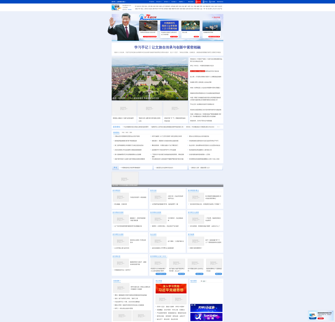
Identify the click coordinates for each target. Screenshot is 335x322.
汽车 (139, 8)
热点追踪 (153, 234)
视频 (207, 6)
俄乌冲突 (167, 319)
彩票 (189, 8)
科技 (180, 6)
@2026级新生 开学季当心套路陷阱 (163, 248)
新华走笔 (175, 316)
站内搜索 (213, 1)
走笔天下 (182, 316)
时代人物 (175, 309)
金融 (136, 8)
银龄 (170, 8)
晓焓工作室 (218, 273)
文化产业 (219, 8)
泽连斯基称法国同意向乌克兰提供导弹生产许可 (203, 140)
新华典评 (168, 316)
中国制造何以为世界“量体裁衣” (130, 167)
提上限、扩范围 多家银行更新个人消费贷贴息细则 (205, 76)
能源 (184, 8)
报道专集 (217, 17)
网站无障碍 (190, 1)
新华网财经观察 (118, 212)
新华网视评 (116, 190)
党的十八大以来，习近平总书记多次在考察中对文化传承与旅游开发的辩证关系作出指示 (141, 52)
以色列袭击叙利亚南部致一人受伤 (199, 154)
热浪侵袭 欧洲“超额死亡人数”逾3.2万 (200, 150)
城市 (178, 8)
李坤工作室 (181, 273)
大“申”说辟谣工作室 (160, 273)
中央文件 (219, 6)
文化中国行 (167, 309)
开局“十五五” (161, 306)
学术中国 (160, 8)
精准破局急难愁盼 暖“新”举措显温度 (126, 140)
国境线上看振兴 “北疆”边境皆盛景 (123, 118)
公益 (201, 8)
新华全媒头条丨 (135, 287)
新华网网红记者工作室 (158, 256)
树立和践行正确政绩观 (198, 71)
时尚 (195, 8)
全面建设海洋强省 (208, 32)
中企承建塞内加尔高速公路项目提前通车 (136, 127)
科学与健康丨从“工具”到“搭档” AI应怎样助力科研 (167, 136)
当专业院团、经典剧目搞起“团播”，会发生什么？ (205, 226)
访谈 (204, 6)
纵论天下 (160, 319)
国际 (151, 6)
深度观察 (116, 280)
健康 (198, 6)
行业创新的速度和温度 (213, 93)
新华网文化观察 (193, 212)
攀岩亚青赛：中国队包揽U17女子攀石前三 (165, 145)
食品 (142, 8)
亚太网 (210, 8)
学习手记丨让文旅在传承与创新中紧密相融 (167, 47)
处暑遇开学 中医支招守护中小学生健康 (164, 150)
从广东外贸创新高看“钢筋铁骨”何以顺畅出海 (128, 226)
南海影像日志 (172, 313)
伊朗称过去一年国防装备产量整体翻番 (206, 114)
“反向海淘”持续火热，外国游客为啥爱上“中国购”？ (205, 204)
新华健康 (191, 234)
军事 (201, 6)
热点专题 (159, 280)
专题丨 (192, 97)
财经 (154, 6)
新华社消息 (160, 316)
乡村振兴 (166, 8)
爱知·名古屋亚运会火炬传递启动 (199, 136)
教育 (177, 6)
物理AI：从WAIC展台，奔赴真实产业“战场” (165, 226)
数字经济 (155, 8)
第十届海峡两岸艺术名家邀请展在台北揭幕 (128, 154)
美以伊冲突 (174, 319)
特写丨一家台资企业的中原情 (124, 308)
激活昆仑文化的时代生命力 (164, 167)
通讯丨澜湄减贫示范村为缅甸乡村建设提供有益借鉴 (131, 295)
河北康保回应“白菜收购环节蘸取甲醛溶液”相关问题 (167, 159)
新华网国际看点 (193, 190)
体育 (189, 6)
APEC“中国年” (179, 306)
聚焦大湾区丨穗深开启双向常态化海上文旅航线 (129, 305)
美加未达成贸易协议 (196, 109)
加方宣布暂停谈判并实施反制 (212, 109)
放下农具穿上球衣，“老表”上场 (128, 298)
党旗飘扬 (160, 309)
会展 (187, 8)
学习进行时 (138, 6)
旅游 (181, 8)
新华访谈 (153, 190)
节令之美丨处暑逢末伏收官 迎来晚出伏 (202, 104)
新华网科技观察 (155, 212)
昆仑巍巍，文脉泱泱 (120, 204)
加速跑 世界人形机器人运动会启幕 (200, 82)
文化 (192, 6)
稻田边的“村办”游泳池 (212, 71)
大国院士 (182, 309)
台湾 (163, 6)
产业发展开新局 (162, 313)
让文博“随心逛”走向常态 (121, 248)
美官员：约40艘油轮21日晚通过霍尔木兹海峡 (200, 127)
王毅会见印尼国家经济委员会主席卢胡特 (127, 136)
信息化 (151, 8)
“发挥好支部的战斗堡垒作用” (148, 32)
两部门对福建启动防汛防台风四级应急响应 (207, 97)
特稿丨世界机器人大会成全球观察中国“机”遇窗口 (205, 87)
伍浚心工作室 (199, 273)
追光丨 (117, 298)
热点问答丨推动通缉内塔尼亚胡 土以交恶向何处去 (204, 145)
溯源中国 (174, 8)
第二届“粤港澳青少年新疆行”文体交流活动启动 (129, 145)
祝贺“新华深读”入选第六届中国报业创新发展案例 (130, 159)
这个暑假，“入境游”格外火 (176, 241)
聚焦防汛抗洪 (182, 313)
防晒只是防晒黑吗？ (196, 248)
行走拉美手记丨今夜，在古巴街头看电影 (127, 301)
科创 (183, 6)
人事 (148, 6)
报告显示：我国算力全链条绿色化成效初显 (165, 140)
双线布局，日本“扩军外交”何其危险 (201, 120)
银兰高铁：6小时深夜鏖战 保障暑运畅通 (125, 185)
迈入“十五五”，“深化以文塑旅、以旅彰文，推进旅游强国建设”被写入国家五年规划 (195, 52)
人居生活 (146, 8)
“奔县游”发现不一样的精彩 (138, 197)
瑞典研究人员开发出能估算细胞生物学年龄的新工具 (167, 127)
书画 (195, 6)
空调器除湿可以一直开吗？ (122, 270)
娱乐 (192, 8)
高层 (143, 6)
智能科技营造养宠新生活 (198, 93)
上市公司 (214, 8)
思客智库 (167, 6)
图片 (209, 6)
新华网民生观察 (118, 234)
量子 (186, 6)
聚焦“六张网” (170, 306)
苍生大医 (184, 32)
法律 (215, 6)
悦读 (198, 8)
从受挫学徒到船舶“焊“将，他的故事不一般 (165, 204)
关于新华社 (151, 1)
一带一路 (205, 8)
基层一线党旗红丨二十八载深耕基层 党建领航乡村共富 (136, 98)
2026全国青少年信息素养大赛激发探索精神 (128, 150)
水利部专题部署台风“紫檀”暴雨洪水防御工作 (204, 100)
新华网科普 (116, 256)
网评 (157, 6)
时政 (145, 6)
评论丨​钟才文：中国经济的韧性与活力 (202, 65)
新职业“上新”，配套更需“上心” (200, 167)
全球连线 (173, 6)
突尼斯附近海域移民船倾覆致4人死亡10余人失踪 (204, 159)
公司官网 (125, 7)
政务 (212, 6)
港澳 (160, 6)
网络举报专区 (220, 1)
